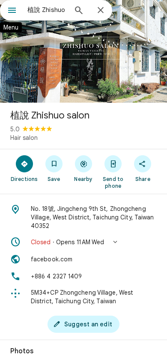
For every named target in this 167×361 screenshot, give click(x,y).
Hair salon (24, 138)
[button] (83, 242)
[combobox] (47, 10)
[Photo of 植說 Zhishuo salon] (83, 51)
